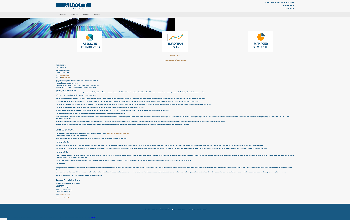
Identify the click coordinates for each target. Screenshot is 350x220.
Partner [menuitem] (86, 15)
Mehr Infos (92, 217)
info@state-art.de (65, 195)
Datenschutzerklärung (182, 209)
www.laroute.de (65, 77)
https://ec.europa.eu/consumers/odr (117, 133)
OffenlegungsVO (192, 209)
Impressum (173, 209)
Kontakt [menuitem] (97, 15)
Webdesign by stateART (202, 209)
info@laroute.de (64, 75)
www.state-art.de (64, 198)
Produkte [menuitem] (74, 15)
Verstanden (4, 219)
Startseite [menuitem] (62, 15)
